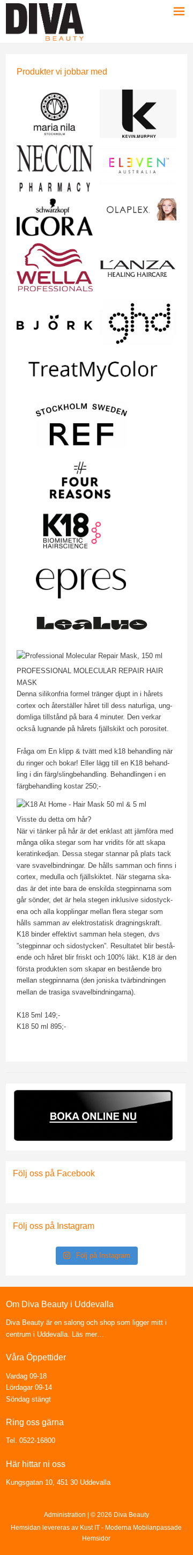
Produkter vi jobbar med (62, 71)
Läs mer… (87, 1334)
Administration (65, 1515)
